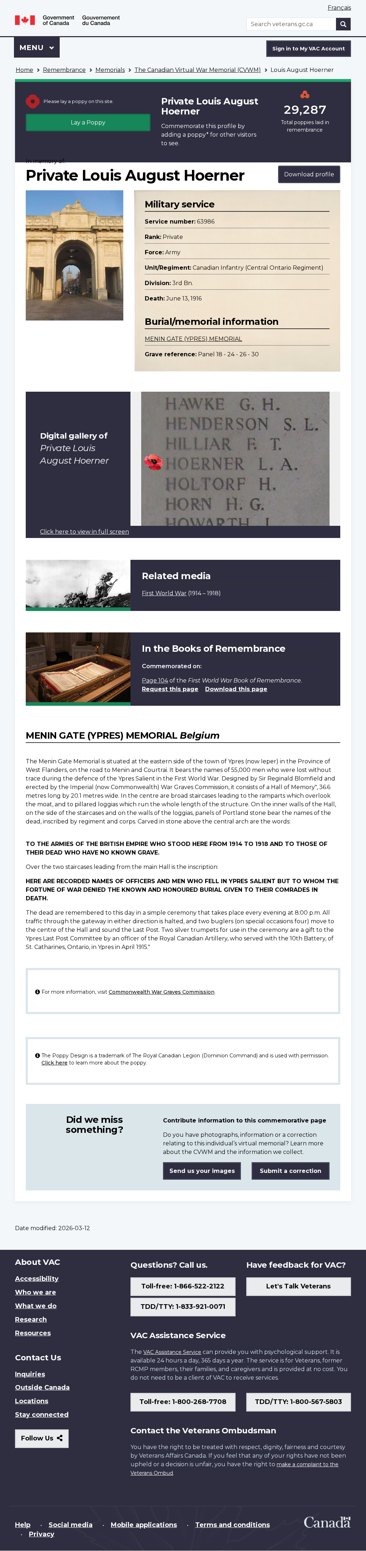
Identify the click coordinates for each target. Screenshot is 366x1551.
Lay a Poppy (88, 122)
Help (22, 1525)
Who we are (35, 1292)
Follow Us (45, 1441)
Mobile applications (144, 1525)
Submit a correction (290, 1171)
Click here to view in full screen (84, 531)
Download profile (309, 174)
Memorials (110, 70)
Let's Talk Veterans (298, 1286)
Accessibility (37, 1279)
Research (31, 1320)
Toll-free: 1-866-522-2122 (182, 1286)
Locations (31, 1401)
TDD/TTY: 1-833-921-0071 (182, 1307)
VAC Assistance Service (172, 1352)
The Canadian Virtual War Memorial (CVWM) (197, 70)
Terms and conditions (232, 1525)
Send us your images (202, 1171)
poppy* (198, 134)
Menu (32, 47)
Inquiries (30, 1374)
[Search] (343, 24)
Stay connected (42, 1415)
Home (24, 70)
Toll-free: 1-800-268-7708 (182, 1402)
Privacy (41, 1534)
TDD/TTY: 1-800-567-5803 (298, 1402)
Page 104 (155, 680)
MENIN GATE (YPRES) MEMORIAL (193, 339)
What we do (35, 1306)
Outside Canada (42, 1387)
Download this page (236, 689)
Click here (54, 1063)
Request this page (170, 689)
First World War (164, 593)
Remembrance (64, 70)
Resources (33, 1333)
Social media (71, 1525)
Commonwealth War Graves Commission (161, 992)
